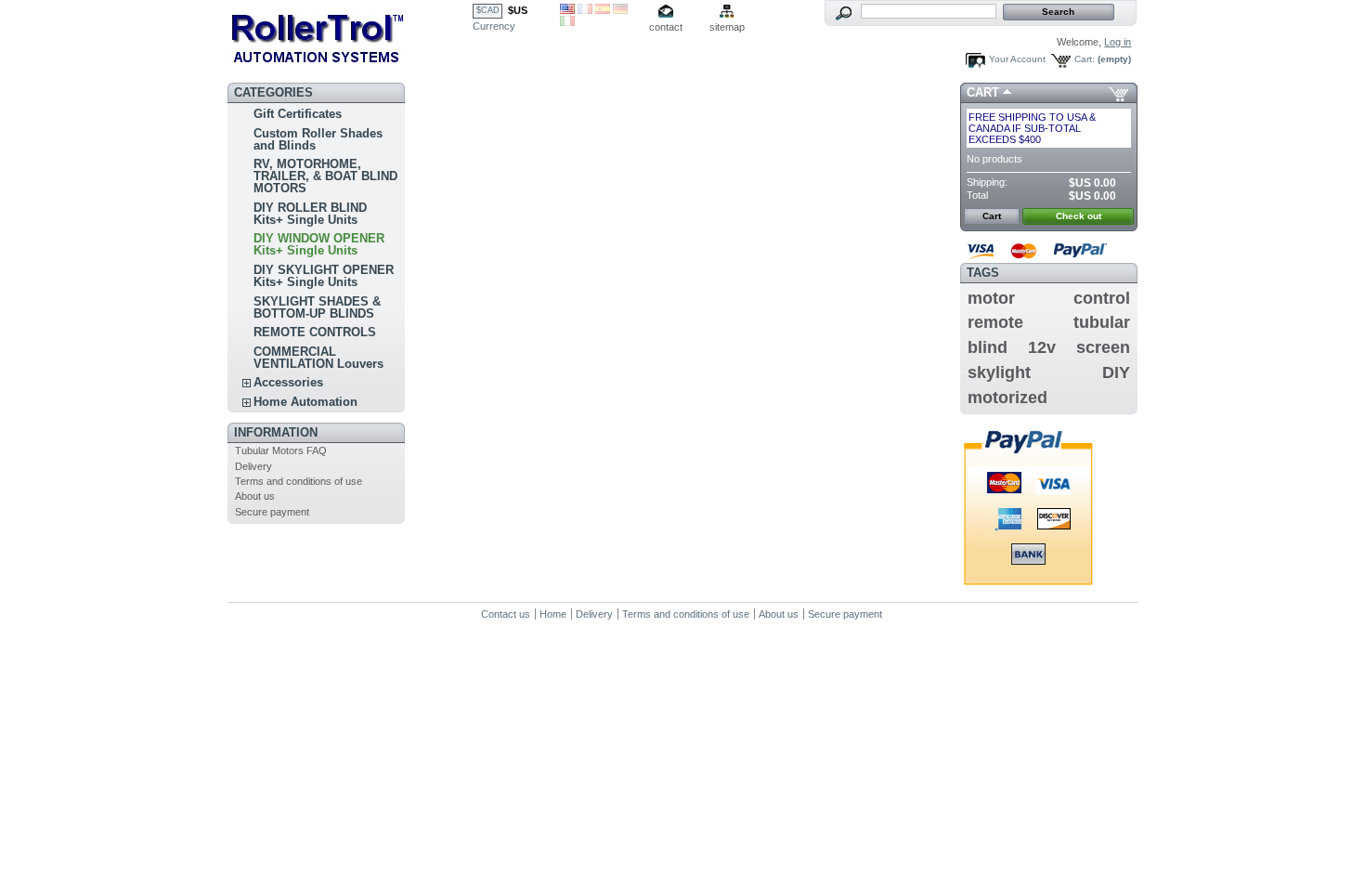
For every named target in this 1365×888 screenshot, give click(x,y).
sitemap (727, 27)
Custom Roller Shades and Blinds (318, 139)
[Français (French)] (585, 10)
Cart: (1084, 59)
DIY (1116, 372)
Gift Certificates (298, 114)
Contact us (505, 614)
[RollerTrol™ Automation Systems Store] (350, 37)
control (1101, 298)
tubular (1101, 322)
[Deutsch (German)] (620, 10)
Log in (1117, 41)
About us (255, 496)
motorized (1007, 397)
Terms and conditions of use (298, 481)
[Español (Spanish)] (602, 10)
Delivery (253, 466)
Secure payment (272, 511)
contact (665, 27)
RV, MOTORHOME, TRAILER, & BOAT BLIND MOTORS (325, 176)
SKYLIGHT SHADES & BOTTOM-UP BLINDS (317, 307)
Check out (1078, 216)
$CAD (488, 10)
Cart (983, 92)
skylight (999, 372)
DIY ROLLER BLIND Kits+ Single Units (310, 214)
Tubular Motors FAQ (281, 450)
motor (991, 298)
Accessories (288, 382)
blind (988, 347)
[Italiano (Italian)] (567, 22)
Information (276, 432)
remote (995, 322)
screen (1103, 347)
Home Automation (306, 402)
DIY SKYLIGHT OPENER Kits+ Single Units (324, 276)
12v (1042, 347)
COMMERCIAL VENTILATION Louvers (319, 358)
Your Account (1017, 59)
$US (517, 10)
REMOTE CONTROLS (315, 332)
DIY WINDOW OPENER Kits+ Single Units (319, 244)
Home (553, 614)
